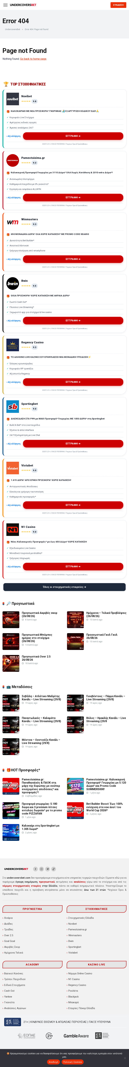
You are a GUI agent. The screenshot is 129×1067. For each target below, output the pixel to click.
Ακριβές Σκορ (12, 946)
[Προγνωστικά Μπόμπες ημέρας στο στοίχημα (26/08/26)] (11, 649)
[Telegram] (47, 869)
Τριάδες (8, 929)
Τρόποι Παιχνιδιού (15, 979)
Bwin (71, 941)
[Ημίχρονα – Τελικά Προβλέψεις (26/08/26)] (75, 627)
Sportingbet (74, 946)
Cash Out (9, 990)
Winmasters (75, 935)
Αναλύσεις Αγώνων (15, 1008)
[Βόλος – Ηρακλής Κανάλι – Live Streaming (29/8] (75, 732)
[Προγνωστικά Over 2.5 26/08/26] (11, 670)
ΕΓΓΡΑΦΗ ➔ (73, 136)
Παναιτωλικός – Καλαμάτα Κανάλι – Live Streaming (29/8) (41, 719)
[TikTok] (53, 869)
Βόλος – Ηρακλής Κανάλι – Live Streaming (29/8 (106, 719)
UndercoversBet (12, 29)
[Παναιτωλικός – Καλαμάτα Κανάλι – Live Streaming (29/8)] (11, 732)
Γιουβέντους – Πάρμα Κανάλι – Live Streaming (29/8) (105, 698)
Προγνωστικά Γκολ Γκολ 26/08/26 (101, 636)
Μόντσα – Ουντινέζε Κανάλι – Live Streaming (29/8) (41, 741)
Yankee (8, 996)
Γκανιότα (9, 1002)
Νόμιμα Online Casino (80, 973)
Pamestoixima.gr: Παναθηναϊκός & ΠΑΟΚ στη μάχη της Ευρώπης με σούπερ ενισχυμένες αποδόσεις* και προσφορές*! (41, 786)
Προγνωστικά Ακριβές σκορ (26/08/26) (39, 614)
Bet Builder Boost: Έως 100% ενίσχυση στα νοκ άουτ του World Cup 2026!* (104, 807)
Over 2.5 (8, 935)
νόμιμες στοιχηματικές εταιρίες (22, 885)
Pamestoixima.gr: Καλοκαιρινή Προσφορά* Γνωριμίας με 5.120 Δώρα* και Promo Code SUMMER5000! (106, 784)
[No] (124, 1058)
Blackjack (73, 996)
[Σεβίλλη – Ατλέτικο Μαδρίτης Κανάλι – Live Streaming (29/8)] (11, 710)
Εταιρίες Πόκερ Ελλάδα (81, 1008)
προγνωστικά (47, 881)
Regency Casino (77, 985)
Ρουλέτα (73, 990)
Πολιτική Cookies (72, 1062)
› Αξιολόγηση (13, 136)
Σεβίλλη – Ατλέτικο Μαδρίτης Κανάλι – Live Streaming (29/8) (41, 698)
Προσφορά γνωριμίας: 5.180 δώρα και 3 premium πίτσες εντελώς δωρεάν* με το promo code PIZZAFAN (42, 808)
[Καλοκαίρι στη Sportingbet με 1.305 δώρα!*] (11, 840)
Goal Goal (9, 941)
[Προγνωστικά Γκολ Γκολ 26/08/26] (75, 649)
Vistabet (73, 952)
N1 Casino (74, 979)
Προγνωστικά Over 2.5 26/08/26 (36, 658)
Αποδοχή (53, 1062)
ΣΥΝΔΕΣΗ (118, 5)
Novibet (72, 923)
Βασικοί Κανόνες (13, 973)
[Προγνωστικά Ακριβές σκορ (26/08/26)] (11, 627)
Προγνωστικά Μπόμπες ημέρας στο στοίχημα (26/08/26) (37, 638)
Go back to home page (33, 58)
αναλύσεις (80, 881)
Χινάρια (8, 917)
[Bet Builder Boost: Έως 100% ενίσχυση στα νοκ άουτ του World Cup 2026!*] (75, 818)
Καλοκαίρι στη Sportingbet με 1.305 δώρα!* (40, 827)
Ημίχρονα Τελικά (13, 952)
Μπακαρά (73, 1002)
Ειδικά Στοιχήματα (14, 985)
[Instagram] (41, 869)
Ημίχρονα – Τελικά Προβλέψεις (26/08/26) (106, 614)
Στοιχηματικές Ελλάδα (81, 917)
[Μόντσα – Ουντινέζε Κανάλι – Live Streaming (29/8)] (11, 754)
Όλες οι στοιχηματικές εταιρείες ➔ (64, 587)
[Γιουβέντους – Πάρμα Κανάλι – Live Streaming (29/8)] (75, 710)
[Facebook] (35, 869)
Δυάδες (8, 923)
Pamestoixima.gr (77, 929)
